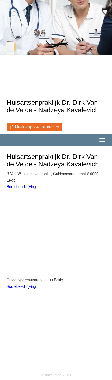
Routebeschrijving (21, 186)
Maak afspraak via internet (36, 126)
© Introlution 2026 (56, 374)
